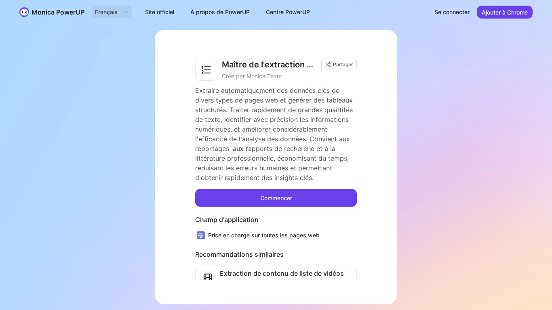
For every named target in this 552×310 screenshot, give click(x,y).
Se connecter (452, 11)
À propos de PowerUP (220, 11)
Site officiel (159, 11)
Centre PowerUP (288, 11)
